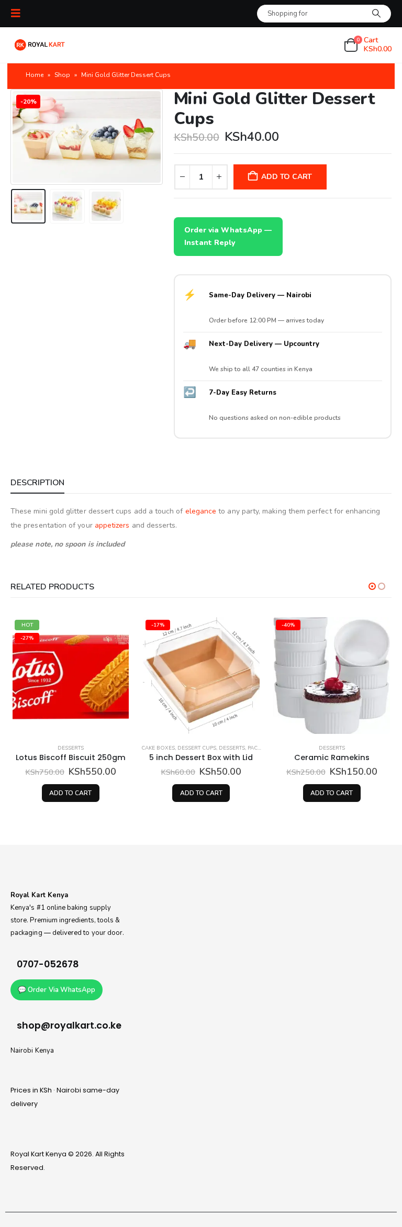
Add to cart (286, 177)
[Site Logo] (39, 45)
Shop (62, 75)
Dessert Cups (196, 748)
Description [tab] (37, 482)
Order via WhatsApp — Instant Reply (228, 236)
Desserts (71, 748)
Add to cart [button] (70, 793)
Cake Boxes (158, 748)
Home (34, 75)
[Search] (376, 14)
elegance (201, 511)
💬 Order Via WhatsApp (56, 990)
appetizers (112, 525)
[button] (18, 13)
